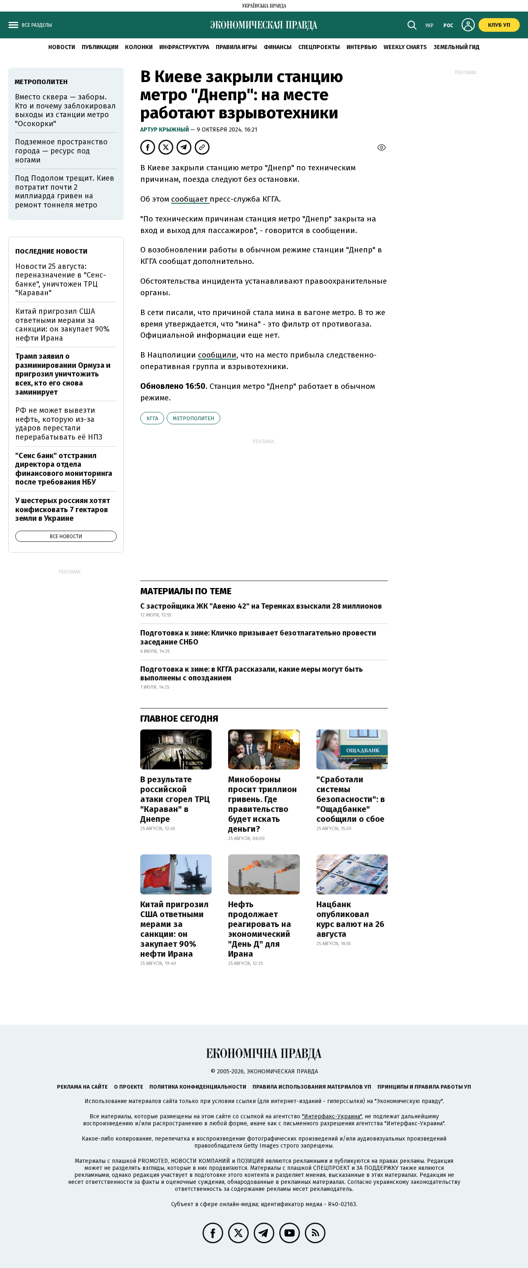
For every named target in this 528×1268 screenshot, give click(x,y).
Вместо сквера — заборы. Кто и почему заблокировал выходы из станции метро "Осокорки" (65, 110)
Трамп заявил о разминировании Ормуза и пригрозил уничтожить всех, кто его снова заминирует (63, 374)
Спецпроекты (319, 47)
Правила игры (236, 47)
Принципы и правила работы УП (424, 1087)
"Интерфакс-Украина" (332, 1116)
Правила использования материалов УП (311, 1087)
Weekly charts (405, 47)
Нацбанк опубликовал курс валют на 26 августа (350, 919)
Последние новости (51, 251)
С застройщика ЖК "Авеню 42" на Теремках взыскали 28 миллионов (261, 606)
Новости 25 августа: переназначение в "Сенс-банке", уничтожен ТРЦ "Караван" (60, 280)
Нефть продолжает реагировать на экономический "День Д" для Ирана (259, 929)
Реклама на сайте (82, 1087)
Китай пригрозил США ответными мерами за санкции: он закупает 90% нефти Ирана (174, 929)
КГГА (152, 418)
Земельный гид (457, 47)
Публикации (100, 47)
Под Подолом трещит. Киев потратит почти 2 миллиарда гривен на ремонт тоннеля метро (64, 191)
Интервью (361, 47)
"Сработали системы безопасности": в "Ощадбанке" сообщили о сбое (350, 799)
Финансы (278, 47)
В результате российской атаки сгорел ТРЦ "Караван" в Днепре (175, 799)
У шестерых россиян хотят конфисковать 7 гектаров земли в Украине (62, 509)
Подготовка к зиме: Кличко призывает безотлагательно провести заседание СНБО (258, 637)
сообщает (190, 199)
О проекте (128, 1087)
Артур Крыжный (165, 129)
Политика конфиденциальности (197, 1087)
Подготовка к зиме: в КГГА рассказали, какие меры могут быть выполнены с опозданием (251, 674)
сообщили (217, 355)
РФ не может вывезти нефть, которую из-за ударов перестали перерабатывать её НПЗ (58, 424)
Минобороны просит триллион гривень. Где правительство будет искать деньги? (262, 804)
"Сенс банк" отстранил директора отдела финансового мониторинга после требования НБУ (63, 469)
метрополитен (193, 418)
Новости (61, 47)
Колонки (139, 47)
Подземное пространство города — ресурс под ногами (61, 150)
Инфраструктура (184, 47)
